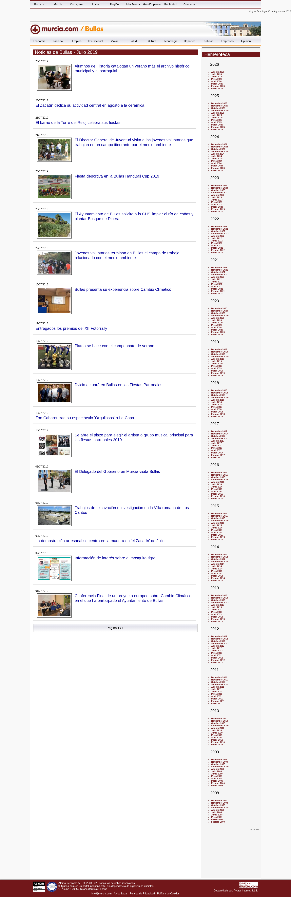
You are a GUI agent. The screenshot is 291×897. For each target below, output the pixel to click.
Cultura (152, 41)
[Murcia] (57, 27)
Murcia (58, 4)
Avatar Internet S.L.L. (246, 890)
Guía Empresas (152, 4)
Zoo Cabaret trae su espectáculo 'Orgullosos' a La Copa (84, 417)
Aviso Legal (120, 893)
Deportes (189, 41)
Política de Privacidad (142, 893)
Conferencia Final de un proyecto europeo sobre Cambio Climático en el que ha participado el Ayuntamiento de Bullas (133, 598)
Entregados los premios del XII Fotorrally (71, 328)
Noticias (208, 41)
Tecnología (171, 41)
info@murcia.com (101, 893)
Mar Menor (133, 4)
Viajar (114, 41)
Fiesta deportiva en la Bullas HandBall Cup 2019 (117, 176)
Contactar (190, 4)
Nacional (57, 41)
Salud (133, 41)
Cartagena (76, 4)
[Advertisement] (231, 855)
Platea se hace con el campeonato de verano (114, 345)
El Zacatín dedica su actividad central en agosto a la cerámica (89, 105)
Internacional (95, 41)
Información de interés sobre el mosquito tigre (115, 558)
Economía (39, 41)
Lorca (95, 4)
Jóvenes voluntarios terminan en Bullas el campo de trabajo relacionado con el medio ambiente (127, 255)
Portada (39, 4)
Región (114, 4)
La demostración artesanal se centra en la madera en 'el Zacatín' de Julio (100, 540)
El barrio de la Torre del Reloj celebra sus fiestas (77, 122)
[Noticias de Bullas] (126, 27)
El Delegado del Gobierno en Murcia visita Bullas (117, 471)
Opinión (246, 41)
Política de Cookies (168, 893)
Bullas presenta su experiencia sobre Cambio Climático (123, 289)
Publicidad (170, 4)
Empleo (77, 41)
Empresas (227, 41)
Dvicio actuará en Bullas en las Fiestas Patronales (118, 384)
